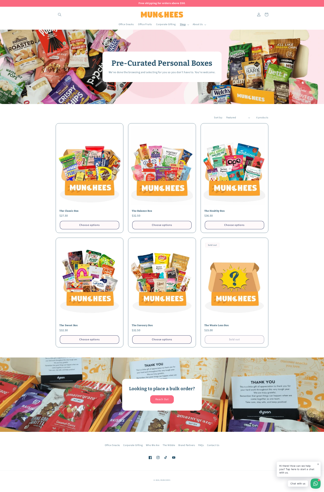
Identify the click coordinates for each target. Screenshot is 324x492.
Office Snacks (112, 445)
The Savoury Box (142, 325)
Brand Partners (186, 445)
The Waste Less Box (216, 325)
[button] (59, 14)
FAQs (201, 445)
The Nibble (169, 445)
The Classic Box (69, 211)
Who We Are (152, 445)
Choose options (89, 225)
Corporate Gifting (133, 445)
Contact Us (213, 445)
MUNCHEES (165, 480)
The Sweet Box (68, 325)
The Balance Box (142, 211)
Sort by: (218, 117)
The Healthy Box (214, 211)
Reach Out (161, 399)
